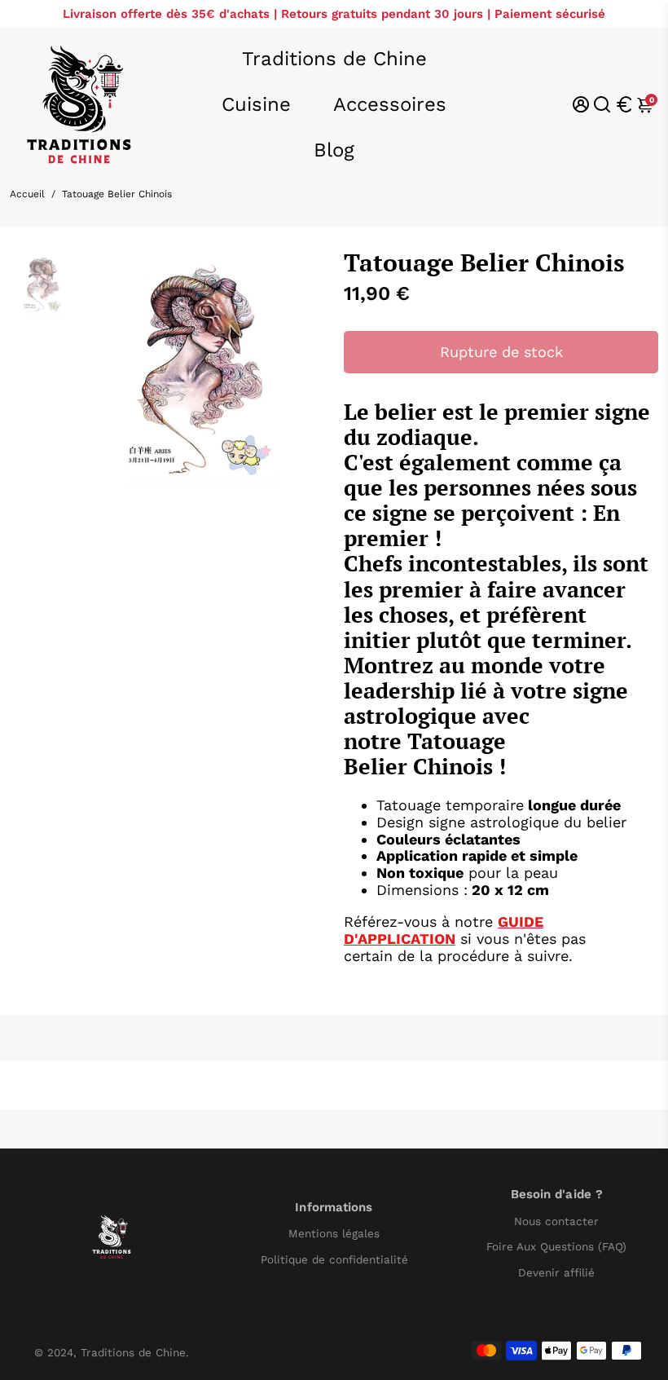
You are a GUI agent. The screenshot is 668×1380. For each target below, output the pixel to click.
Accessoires (389, 104)
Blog (334, 150)
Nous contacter (556, 1221)
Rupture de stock (501, 351)
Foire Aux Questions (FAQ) (556, 1247)
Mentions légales (334, 1234)
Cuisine (256, 104)
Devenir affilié (556, 1273)
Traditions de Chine (334, 58)
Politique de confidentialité (334, 1260)
